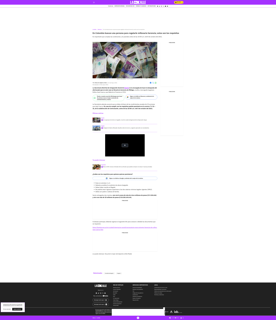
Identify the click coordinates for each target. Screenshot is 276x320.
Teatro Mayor (116, 300)
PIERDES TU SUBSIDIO (141, 6)
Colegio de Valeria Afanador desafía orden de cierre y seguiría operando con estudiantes (126, 128)
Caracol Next (116, 305)
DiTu (114, 296)
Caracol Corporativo (117, 303)
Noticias (100, 29)
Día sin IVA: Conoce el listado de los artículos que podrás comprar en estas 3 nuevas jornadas (127, 166)
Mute (170, 318)
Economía (103, 164)
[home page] (138, 2)
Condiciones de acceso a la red (160, 287)
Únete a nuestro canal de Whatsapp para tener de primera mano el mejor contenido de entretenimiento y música (109, 98)
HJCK (114, 294)
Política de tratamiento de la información (162, 291)
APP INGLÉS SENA (152, 6)
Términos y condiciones (159, 294)
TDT (133, 291)
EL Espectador (116, 298)
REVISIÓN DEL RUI (130, 6)
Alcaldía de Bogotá (109, 273)
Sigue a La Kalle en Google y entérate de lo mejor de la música (126, 178)
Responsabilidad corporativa (160, 289)
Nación (102, 118)
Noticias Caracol (116, 287)
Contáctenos (135, 294)
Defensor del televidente (138, 289)
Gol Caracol (115, 291)
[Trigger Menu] (94, 2)
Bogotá (126, 88)
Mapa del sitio (136, 300)
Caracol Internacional (117, 301)
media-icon (138, 317)
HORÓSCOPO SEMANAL (119, 6)
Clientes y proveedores (137, 296)
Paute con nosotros (137, 298)
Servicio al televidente (137, 287)
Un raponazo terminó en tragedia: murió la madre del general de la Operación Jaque (125, 120)
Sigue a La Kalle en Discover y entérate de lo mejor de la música (142, 97)
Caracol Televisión (117, 289)
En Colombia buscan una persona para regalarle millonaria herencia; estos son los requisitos (124, 29)
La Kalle (94, 29)
